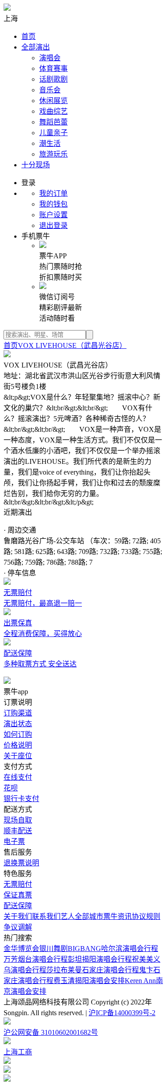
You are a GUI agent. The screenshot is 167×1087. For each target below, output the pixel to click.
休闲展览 (53, 100)
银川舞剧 (53, 948)
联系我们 (46, 916)
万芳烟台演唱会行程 (36, 959)
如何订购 (18, 734)
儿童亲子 (53, 132)
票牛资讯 (117, 916)
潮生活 (50, 143)
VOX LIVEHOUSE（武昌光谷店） (72, 345)
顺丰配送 (18, 831)
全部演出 (35, 47)
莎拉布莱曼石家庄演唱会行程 (92, 970)
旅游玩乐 (53, 154)
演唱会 (50, 58)
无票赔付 (18, 884)
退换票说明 (21, 863)
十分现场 (35, 165)
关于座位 (18, 756)
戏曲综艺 (53, 111)
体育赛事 (53, 68)
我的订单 (53, 193)
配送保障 (18, 905)
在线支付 (18, 777)
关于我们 (18, 916)
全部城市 (89, 916)
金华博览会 (21, 948)
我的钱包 (53, 204)
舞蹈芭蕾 (53, 122)
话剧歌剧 (53, 79)
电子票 (14, 841)
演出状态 (18, 723)
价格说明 (18, 745)
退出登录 (53, 225)
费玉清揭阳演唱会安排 (89, 980)
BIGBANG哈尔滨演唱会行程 (113, 948)
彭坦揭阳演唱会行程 (100, 959)
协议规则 (146, 916)
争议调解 (18, 927)
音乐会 (50, 90)
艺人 (68, 916)
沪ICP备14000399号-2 (122, 1013)
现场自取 (18, 820)
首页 (28, 36)
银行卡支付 (21, 798)
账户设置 (53, 215)
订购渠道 (18, 713)
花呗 (11, 788)
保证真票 (18, 895)
